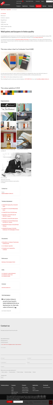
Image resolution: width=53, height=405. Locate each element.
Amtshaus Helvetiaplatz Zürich (8, 262)
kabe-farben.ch (18, 344)
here (5, 76)
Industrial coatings (25, 390)
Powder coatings (25, 392)
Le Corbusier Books (6, 276)
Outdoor (34, 388)
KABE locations (14, 393)
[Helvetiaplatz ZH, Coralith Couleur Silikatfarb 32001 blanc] (24, 139)
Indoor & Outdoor (36, 390)
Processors (32, 6)
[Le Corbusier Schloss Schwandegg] (8, 139)
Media (12, 390)
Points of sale (18, 3)
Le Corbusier (3, 13)
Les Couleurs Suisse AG (38, 37)
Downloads (38, 1)
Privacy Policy (17, 399)
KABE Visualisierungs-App (6, 26)
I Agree (9, 401)
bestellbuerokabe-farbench (43, 79)
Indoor (34, 387)
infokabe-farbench (11, 344)
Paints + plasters (25, 387)
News (12, 387)
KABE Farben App (4, 24)
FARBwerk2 (3, 22)
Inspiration (38, 6)
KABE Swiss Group (14, 392)
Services (44, 6)
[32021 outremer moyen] (8, 116)
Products (18, 6)
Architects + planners (5, 17)
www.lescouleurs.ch (6, 287)
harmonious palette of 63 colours (22, 39)
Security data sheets (46, 387)
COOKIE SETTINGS (18, 401)
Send (2, 377)
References (3, 15)
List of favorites (19, 1)
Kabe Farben (3, 9)
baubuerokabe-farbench (7, 193)
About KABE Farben (29, 1)
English (42, 1)
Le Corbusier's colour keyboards (9, 273)
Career (12, 388)
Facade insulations (25, 388)
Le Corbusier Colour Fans (7, 274)
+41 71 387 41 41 (28, 79)
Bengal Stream (4, 20)
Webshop (50, 6)
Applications (25, 6)
